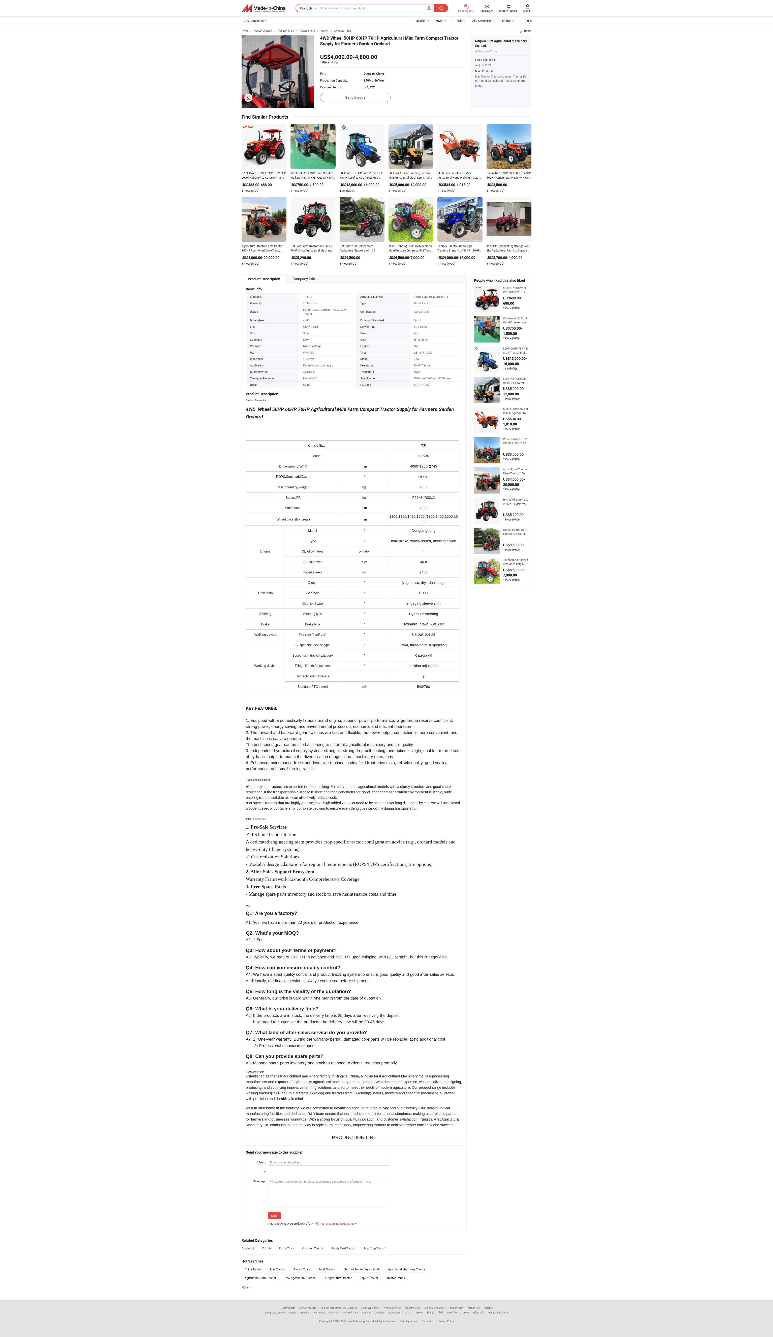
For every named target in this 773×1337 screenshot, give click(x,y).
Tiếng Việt (478, 1312)
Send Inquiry (355, 97)
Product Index (456, 1307)
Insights (488, 1307)
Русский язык (350, 1312)
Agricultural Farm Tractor (260, 1278)
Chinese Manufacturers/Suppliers (338, 1307)
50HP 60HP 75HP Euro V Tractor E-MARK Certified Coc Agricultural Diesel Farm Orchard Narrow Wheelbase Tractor (515, 351)
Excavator (248, 1248)
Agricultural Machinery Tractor (406, 1269)
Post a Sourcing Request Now (336, 1223)
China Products (307, 1307)
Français (334, 1312)
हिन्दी (440, 1312)
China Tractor (253, 1269)
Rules (528, 21)
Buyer (439, 21)
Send (274, 1216)
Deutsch (379, 1312)
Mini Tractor (277, 1269)
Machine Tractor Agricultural (361, 1269)
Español (305, 1312)
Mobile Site (474, 1307)
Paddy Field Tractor (343, 1248)
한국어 (419, 1312)
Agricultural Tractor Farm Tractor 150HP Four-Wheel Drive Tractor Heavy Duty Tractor (515, 471)
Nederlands (394, 1312)
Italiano (366, 1312)
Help (459, 21)
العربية (408, 1312)
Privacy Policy (446, 1321)
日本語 (430, 1312)
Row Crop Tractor (374, 1248)
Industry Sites (412, 1307)
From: (261, 1162)
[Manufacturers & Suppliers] (263, 8)
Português (319, 1312)
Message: (259, 1181)
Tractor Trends (396, 1278)
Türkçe (465, 1312)
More (478, 86)
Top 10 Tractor (369, 1278)
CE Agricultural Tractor (337, 1278)
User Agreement (409, 1321)
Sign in (527, 10)
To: (264, 1172)
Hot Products (288, 1307)
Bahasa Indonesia (498, 1312)
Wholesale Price (392, 1307)
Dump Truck (286, 1248)
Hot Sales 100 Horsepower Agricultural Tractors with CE (515, 532)
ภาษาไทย (452, 1312)
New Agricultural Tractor (300, 1278)
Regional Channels (434, 1307)
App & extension (482, 21)
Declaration (428, 1321)
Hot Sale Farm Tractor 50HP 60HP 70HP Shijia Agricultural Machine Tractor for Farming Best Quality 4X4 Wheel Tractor (515, 502)
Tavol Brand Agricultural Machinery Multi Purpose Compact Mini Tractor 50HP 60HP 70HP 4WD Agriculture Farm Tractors (515, 562)
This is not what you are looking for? (290, 1223)
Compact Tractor (312, 1248)
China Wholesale (370, 1307)
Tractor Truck (301, 1269)
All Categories (255, 21)
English (292, 1312)
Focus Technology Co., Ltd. (360, 1321)
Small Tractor (326, 1269)
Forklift (266, 1248)
